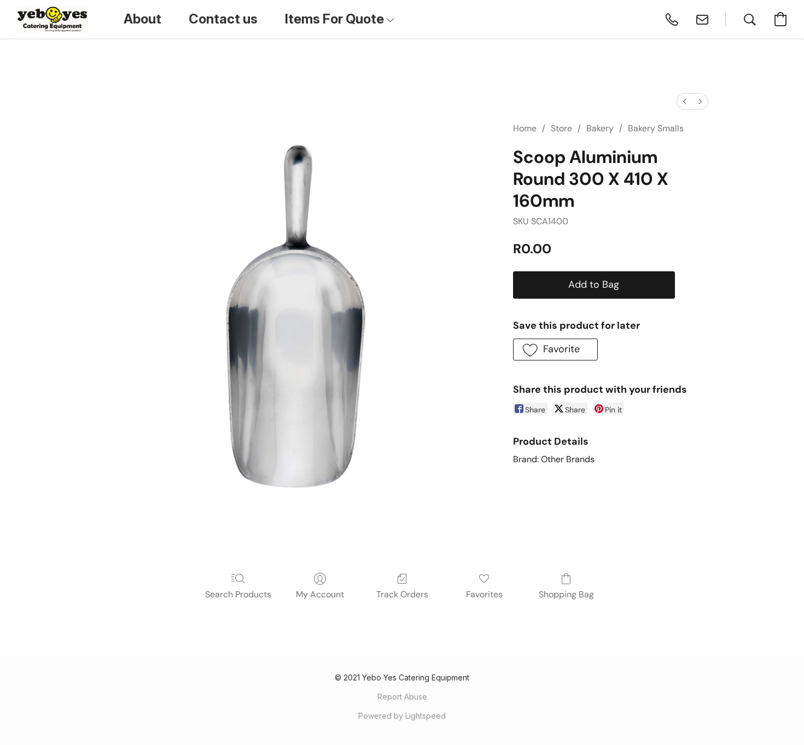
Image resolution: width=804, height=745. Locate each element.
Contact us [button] (223, 19)
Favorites (484, 594)
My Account (320, 594)
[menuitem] (684, 101)
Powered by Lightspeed (402, 715)
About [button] (142, 19)
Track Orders (402, 594)
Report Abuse (402, 696)
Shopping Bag (566, 594)
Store (561, 128)
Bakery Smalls (656, 128)
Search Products (238, 594)
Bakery (600, 128)
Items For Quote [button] (336, 19)
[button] (52, 19)
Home (525, 128)
